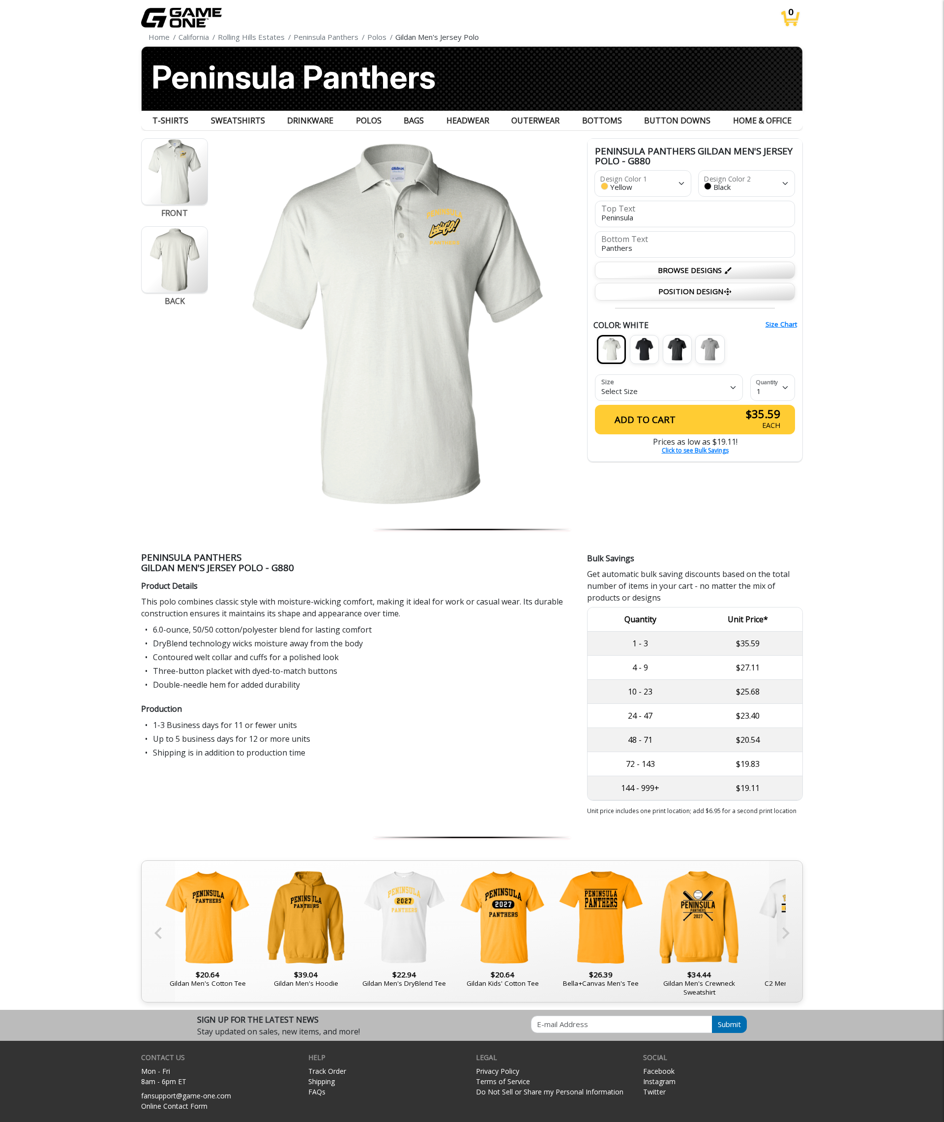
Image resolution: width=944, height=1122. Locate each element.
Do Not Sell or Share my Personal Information (549, 1091)
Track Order (327, 1071)
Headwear (467, 120)
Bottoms (602, 120)
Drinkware (310, 120)
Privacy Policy (497, 1071)
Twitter (654, 1091)
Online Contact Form (174, 1106)
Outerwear (535, 120)
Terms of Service (503, 1081)
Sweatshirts (238, 120)
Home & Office (762, 120)
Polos (369, 120)
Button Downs (677, 120)
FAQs (316, 1091)
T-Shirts (170, 120)
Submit (729, 1024)
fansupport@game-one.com (186, 1095)
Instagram (659, 1081)
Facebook (659, 1071)
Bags (414, 120)
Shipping (321, 1081)
